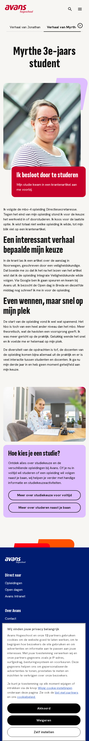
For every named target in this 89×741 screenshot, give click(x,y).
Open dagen (14, 589)
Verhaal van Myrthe (62, 27)
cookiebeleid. (26, 697)
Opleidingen (13, 583)
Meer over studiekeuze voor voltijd (44, 495)
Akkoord (44, 708)
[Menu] (80, 9)
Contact (10, 618)
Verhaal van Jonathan (25, 27)
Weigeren (43, 720)
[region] (44, 682)
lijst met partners (66, 692)
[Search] (70, 9)
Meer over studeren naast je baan (44, 507)
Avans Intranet (15, 596)
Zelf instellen (44, 732)
